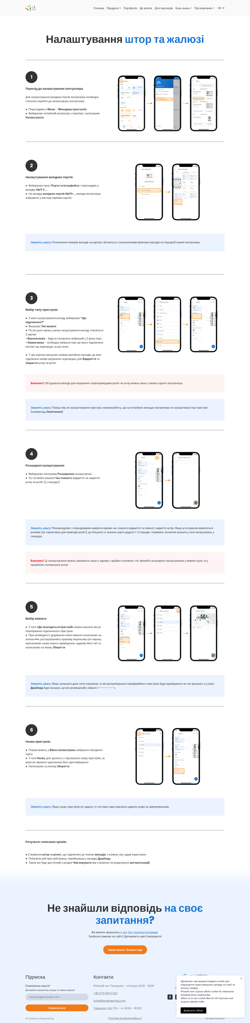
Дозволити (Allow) (193, 1010)
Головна (99, 8)
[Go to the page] (30, 8)
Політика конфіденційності (125, 1018)
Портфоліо (130, 8)
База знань (182, 8)
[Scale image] (167, 103)
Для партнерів (164, 8)
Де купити (146, 8)
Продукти (113, 8)
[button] (125, 949)
